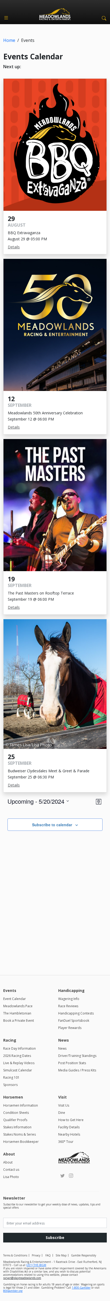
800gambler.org (12, 1291)
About (8, 1162)
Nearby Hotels (69, 1134)
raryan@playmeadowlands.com (22, 1278)
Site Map (61, 1255)
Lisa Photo (11, 1177)
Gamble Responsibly (83, 1255)
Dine (61, 1112)
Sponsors (10, 1084)
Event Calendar (14, 998)
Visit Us (63, 1105)
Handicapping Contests (76, 1013)
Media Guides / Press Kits (77, 1070)
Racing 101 (11, 1077)
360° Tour (65, 1141)
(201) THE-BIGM (36, 1265)
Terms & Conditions (15, 1255)
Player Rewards (69, 1027)
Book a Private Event (18, 1020)
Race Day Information (19, 1048)
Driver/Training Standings (77, 1055)
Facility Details (69, 1127)
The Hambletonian (17, 1013)
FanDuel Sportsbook (73, 1020)
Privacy (36, 1255)
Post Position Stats (72, 1063)
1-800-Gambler (81, 1287)
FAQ (48, 1255)
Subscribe (55, 1237)
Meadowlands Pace (18, 1006)
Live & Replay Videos (18, 1063)
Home (9, 40)
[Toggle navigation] (6, 17)
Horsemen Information (20, 1105)
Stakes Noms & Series (19, 1134)
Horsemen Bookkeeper (21, 1141)
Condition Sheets (16, 1112)
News (62, 1048)
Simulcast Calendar (17, 1070)
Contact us (11, 1169)
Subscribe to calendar (52, 824)
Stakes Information (17, 1127)
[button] (103, 18)
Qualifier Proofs (15, 1120)
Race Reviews (68, 1006)
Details (14, 246)
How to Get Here (71, 1120)
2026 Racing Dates (17, 1055)
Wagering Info (68, 998)
